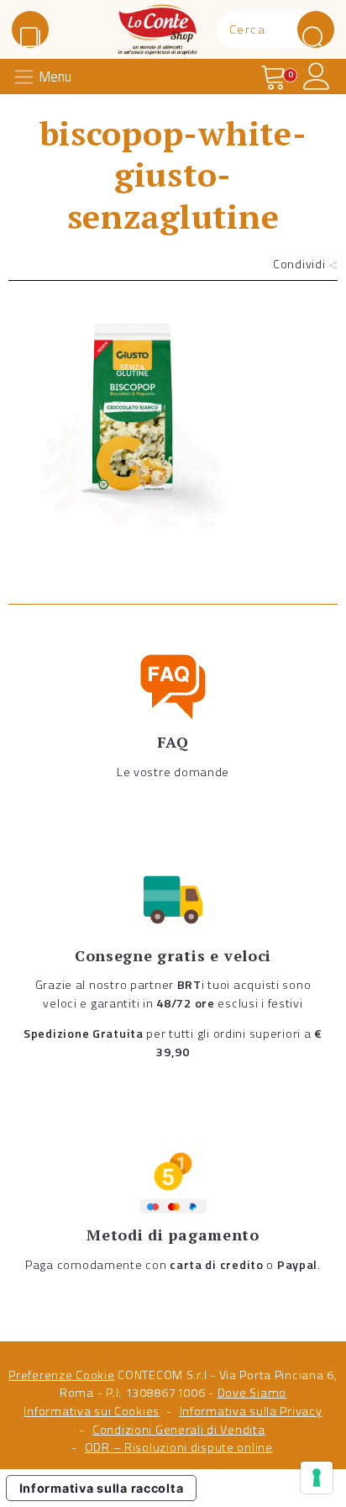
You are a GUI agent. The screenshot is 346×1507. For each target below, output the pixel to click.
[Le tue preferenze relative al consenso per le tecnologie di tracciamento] (317, 1478)
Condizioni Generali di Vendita (178, 1429)
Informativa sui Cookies (92, 1411)
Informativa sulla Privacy (251, 1411)
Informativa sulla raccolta (101, 1488)
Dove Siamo (252, 1392)
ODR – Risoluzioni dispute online (179, 1447)
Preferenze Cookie (61, 1375)
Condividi (300, 264)
